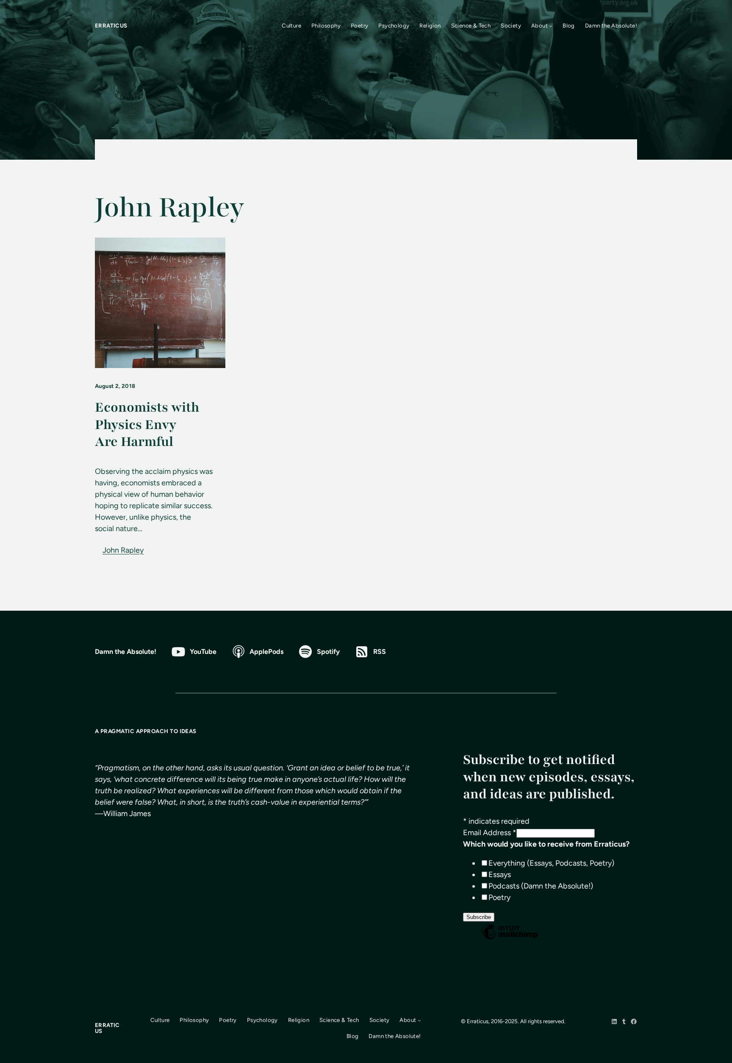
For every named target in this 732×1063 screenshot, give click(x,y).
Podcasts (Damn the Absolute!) (540, 886)
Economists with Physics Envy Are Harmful (147, 425)
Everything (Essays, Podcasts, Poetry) (551, 863)
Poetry (499, 897)
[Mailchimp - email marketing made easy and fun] (509, 938)
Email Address (489, 832)
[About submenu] (550, 26)
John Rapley (123, 550)
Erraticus (111, 25)
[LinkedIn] (614, 1021)
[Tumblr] (624, 1021)
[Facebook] (633, 1021)
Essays (499, 874)
